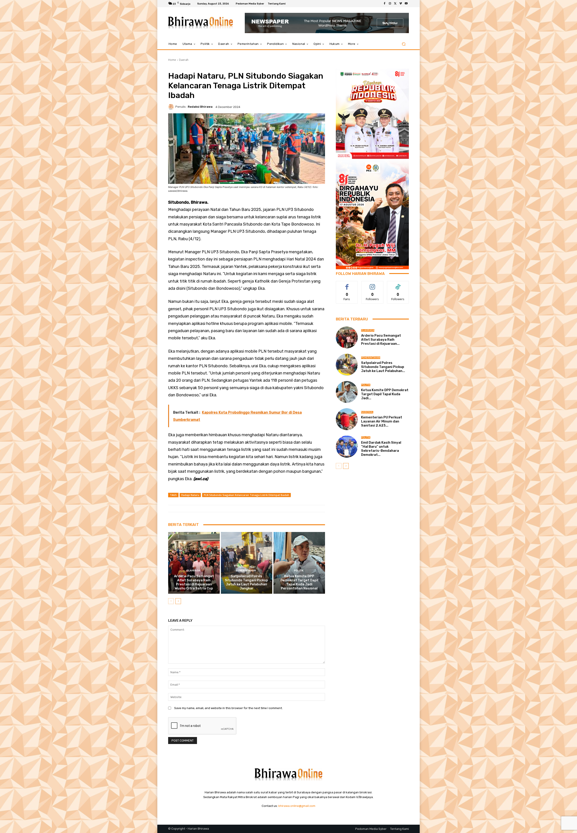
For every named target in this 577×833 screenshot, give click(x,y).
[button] (403, 44)
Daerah (183, 60)
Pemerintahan (246, 570)
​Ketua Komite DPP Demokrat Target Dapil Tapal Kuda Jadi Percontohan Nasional (299, 582)
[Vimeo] (400, 3)
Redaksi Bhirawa (200, 106)
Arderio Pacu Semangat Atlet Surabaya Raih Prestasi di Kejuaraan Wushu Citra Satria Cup (194, 582)
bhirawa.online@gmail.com (296, 806)
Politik (299, 570)
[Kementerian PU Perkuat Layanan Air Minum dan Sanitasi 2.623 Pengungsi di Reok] (347, 419)
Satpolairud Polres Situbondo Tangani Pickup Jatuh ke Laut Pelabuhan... (383, 367)
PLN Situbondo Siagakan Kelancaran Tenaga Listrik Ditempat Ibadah (246, 495)
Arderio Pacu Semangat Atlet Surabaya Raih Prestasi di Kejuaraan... (381, 339)
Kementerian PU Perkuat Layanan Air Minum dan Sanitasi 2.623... (381, 421)
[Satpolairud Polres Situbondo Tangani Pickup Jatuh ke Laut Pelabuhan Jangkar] (246, 563)
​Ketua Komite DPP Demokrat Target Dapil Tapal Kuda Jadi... (384, 394)
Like (347, 284)
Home (172, 60)
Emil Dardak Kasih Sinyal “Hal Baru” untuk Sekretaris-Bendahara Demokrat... (381, 448)
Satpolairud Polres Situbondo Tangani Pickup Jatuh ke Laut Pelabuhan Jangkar (246, 582)
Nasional (367, 412)
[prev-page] (171, 601)
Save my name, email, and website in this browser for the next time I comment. (228, 708)
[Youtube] (406, 3)
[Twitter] (395, 3)
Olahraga (193, 570)
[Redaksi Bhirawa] (171, 107)
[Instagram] (390, 3)
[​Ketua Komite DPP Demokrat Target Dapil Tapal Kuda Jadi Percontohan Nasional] (299, 563)
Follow (372, 284)
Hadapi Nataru (190, 495)
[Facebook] (384, 3)
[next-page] (178, 601)
